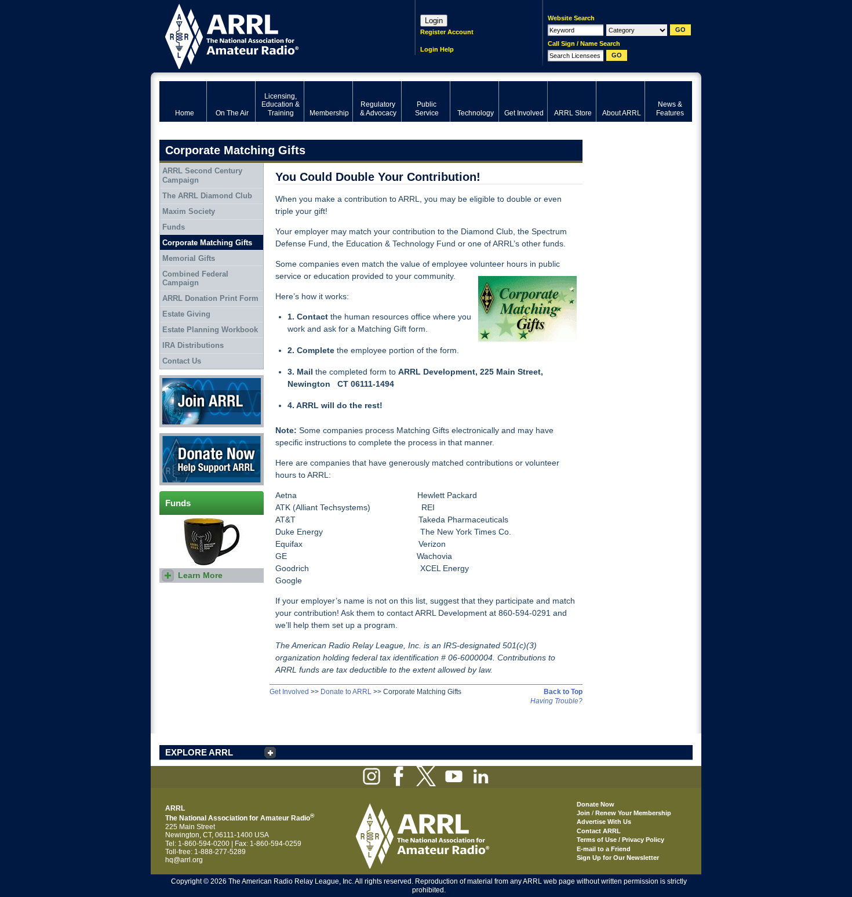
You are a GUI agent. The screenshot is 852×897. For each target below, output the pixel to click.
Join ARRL (176, 379)
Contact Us (181, 361)
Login (434, 20)
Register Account (447, 31)
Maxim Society (188, 211)
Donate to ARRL (346, 692)
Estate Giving (186, 314)
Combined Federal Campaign (195, 279)
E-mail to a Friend (604, 848)
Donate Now (179, 437)
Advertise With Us (604, 821)
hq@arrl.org (184, 860)
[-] (524, 308)
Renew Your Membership (633, 812)
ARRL (272, 35)
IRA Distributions (193, 345)
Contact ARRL (599, 830)
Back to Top (563, 692)
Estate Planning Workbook (210, 329)
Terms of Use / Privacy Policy (620, 839)
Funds (173, 227)
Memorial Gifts (188, 258)
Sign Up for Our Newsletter (618, 857)
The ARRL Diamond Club (207, 195)
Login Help (437, 49)
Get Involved (289, 692)
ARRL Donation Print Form (210, 298)
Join (583, 812)
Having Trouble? (556, 701)
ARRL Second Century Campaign (202, 175)
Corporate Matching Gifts (207, 242)
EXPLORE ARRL (199, 752)
